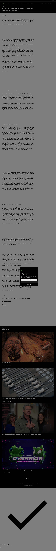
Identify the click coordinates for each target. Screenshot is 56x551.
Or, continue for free (28, 284)
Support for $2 (29, 279)
